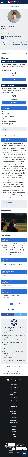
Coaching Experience (8, 140)
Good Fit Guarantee (14, 408)
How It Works (14, 406)
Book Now (14, 80)
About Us (14, 429)
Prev (8, 303)
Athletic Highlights (7, 202)
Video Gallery (14, 390)
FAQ (14, 403)
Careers (14, 436)
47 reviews (11, 34)
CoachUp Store (14, 422)
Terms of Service (18, 452)
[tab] (14, 108)
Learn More (8, 38)
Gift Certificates (14, 394)
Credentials (6, 108)
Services (5, 129)
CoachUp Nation (14, 387)
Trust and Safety (14, 411)
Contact (14, 439)
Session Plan (6, 206)
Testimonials (14, 413)
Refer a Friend (14, 397)
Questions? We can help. (14, 366)
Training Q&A (14, 392)
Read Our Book (14, 420)
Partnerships (14, 431)
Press (14, 434)
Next (20, 303)
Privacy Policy (9, 452)
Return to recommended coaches (10, 6)
